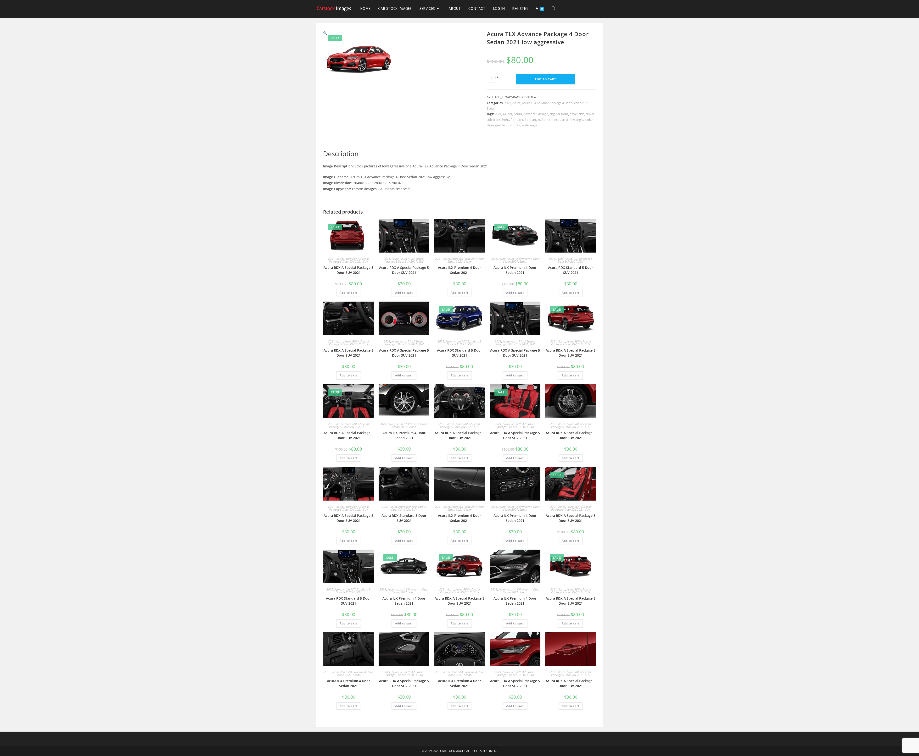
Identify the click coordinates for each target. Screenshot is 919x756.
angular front (558, 114)
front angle (532, 119)
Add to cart (545, 79)
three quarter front (500, 125)
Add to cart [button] (348, 293)
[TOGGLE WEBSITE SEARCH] (553, 9)
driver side (577, 114)
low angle (576, 119)
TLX (518, 125)
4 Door (507, 114)
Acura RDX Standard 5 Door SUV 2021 (575, 260)
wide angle (529, 125)
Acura (516, 103)
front (505, 119)
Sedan (491, 108)
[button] (325, 33)
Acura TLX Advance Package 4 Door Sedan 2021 (555, 103)
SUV (365, 261)
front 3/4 (516, 119)
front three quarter (554, 119)
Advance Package (535, 114)
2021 (507, 103)
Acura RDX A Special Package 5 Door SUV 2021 (349, 260)
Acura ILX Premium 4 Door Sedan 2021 (459, 270)
